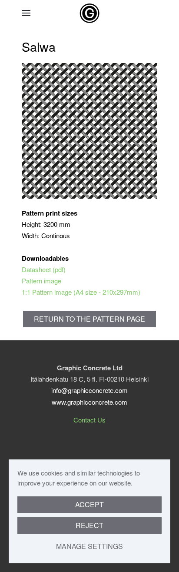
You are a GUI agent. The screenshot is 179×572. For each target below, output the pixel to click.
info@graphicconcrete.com (89, 390)
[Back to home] (89, 13)
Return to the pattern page (89, 319)
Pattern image (41, 280)
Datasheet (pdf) (44, 269)
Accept (89, 504)
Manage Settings (89, 546)
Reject (89, 525)
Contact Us (89, 419)
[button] (26, 13)
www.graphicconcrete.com (89, 401)
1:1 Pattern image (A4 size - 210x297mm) (81, 291)
